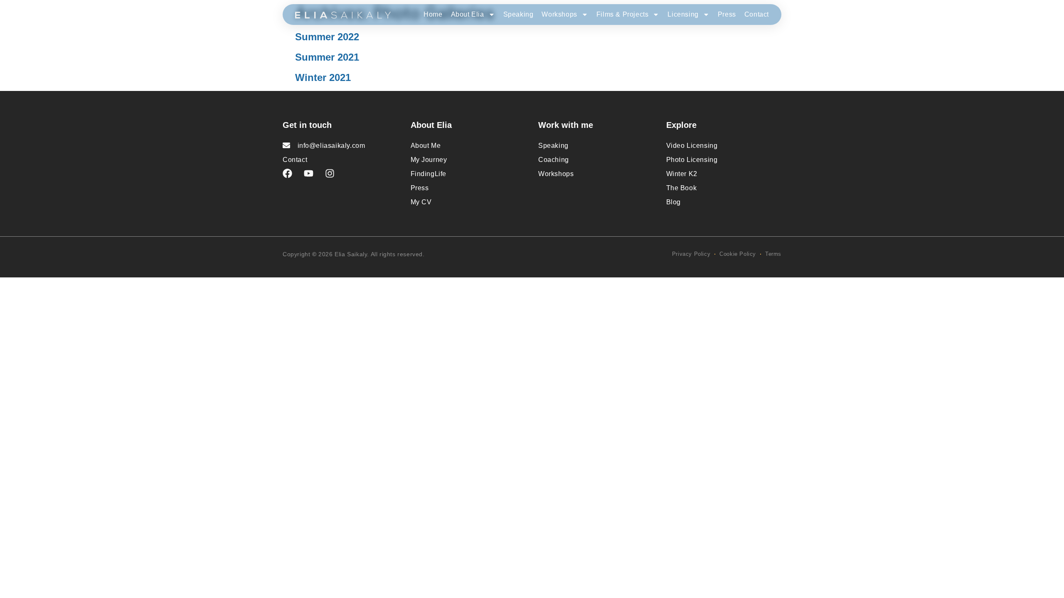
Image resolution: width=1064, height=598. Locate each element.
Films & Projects (622, 14)
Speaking (518, 14)
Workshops (559, 14)
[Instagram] (330, 173)
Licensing (682, 14)
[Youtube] (308, 173)
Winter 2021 (323, 77)
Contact (756, 14)
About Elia (467, 14)
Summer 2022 (327, 36)
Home (433, 14)
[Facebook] (287, 173)
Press (727, 14)
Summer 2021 (327, 57)
